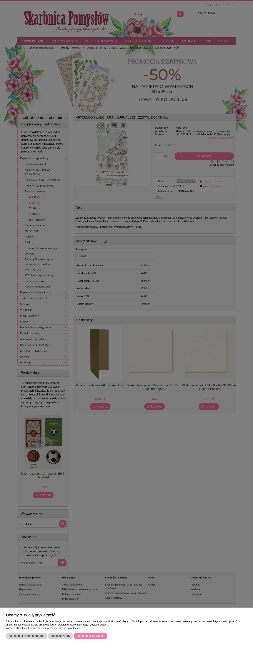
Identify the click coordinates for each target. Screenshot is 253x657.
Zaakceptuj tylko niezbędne (26, 635)
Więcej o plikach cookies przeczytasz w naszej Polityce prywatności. (43, 628)
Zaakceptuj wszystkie (90, 635)
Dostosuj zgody (60, 635)
